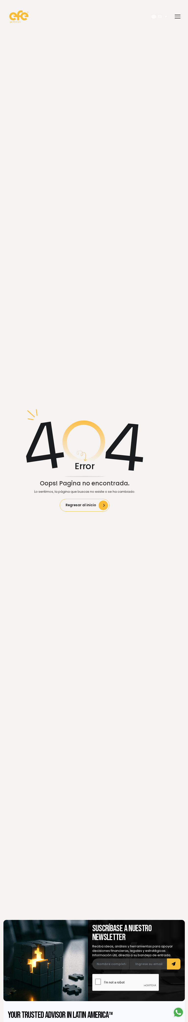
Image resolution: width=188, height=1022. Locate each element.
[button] (176, 17)
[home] (19, 17)
